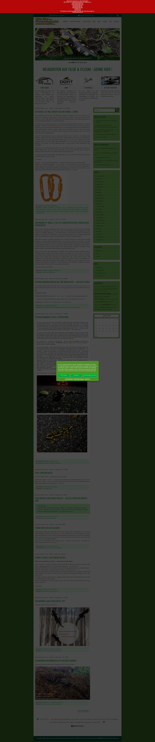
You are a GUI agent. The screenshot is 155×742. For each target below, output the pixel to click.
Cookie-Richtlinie (69, 379)
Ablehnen (76, 375)
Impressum (87, 379)
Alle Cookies (64, 375)
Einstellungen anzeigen (90, 375)
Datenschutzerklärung (79, 379)
